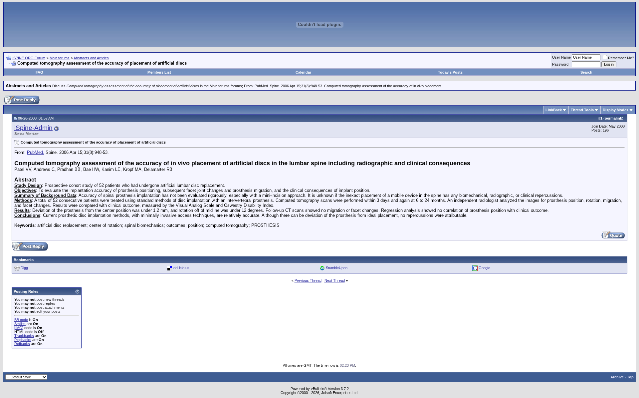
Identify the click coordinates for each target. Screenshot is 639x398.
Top (630, 377)
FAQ (39, 72)
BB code (21, 320)
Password (560, 64)
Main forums (60, 58)
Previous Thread (308, 280)
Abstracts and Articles (91, 58)
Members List (159, 72)
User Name (561, 57)
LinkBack (553, 110)
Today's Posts (450, 72)
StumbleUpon (336, 268)
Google (484, 268)
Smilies (20, 324)
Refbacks (22, 344)
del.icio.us (181, 268)
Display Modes (615, 110)
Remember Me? (621, 58)
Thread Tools (582, 110)
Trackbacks (24, 336)
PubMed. (35, 152)
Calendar (303, 72)
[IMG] (18, 328)
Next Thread (334, 280)
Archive (617, 377)
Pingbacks (22, 340)
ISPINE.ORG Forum (28, 58)
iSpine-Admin (33, 127)
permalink (613, 118)
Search (586, 72)
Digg (24, 268)
